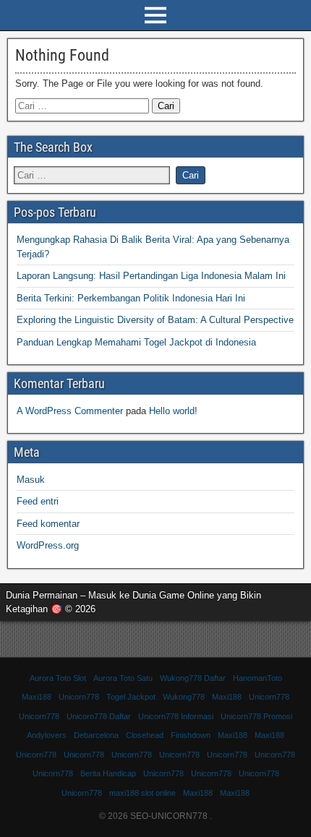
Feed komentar (48, 523)
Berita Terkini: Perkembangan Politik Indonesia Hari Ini (131, 298)
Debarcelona (96, 735)
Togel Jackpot (131, 696)
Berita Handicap (108, 773)
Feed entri (38, 501)
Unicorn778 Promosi (256, 716)
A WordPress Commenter (70, 410)
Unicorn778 (79, 696)
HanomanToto (257, 678)
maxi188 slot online (142, 793)
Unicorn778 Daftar (99, 716)
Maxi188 (36, 696)
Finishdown (190, 735)
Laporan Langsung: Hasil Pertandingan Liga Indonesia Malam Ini (151, 275)
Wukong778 (184, 696)
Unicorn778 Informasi (175, 716)
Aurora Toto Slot (58, 678)
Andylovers (47, 735)
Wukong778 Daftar (193, 678)
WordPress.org (48, 545)
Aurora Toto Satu (123, 678)
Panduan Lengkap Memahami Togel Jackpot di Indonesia (136, 342)
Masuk (31, 479)
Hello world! (173, 410)
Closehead (144, 735)
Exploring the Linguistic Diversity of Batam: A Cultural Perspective (155, 319)
